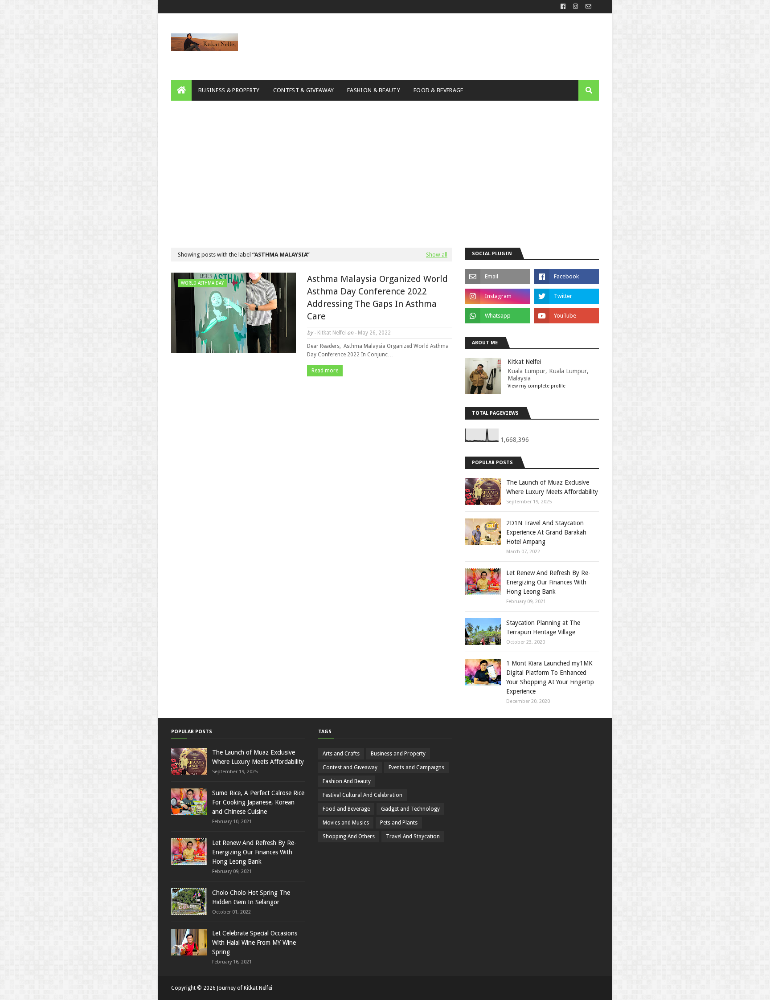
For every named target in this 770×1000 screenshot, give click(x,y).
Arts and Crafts (341, 754)
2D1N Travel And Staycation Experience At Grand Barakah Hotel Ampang (546, 532)
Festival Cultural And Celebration (362, 795)
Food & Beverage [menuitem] (438, 90)
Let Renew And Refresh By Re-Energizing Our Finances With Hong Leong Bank (548, 582)
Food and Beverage (346, 809)
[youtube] (566, 315)
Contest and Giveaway (350, 767)
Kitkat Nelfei (331, 333)
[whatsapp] (497, 315)
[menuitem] (181, 90)
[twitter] (566, 296)
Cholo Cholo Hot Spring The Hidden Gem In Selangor (251, 897)
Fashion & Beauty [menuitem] (373, 90)
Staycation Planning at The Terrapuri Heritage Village (543, 627)
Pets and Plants (399, 823)
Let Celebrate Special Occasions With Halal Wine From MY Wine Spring (254, 942)
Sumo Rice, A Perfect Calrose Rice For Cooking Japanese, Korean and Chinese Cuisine (258, 802)
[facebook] (563, 6)
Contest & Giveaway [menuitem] (303, 90)
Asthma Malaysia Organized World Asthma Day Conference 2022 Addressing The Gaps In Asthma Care (377, 297)
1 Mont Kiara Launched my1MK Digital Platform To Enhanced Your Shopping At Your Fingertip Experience (550, 677)
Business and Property (398, 754)
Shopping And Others (349, 836)
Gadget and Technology (410, 809)
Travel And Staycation (413, 836)
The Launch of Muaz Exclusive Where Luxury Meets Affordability (552, 487)
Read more (324, 370)
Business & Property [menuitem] (229, 90)
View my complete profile (536, 386)
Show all (436, 254)
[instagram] (575, 6)
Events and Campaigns (416, 767)
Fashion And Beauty (347, 781)
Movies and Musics (346, 823)
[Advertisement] (385, 167)
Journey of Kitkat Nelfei (244, 988)
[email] (587, 6)
